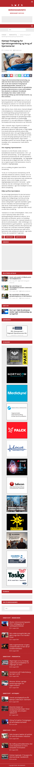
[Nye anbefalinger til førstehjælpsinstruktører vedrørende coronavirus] (5, 287)
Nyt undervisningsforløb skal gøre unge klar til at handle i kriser (19, 635)
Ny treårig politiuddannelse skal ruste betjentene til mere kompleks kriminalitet (20, 746)
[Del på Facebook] (3, 75)
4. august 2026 (14, 750)
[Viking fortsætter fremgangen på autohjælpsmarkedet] (5, 721)
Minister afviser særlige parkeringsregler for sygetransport (17, 683)
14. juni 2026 (14, 724)
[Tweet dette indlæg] (5, 75)
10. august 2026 (15, 702)
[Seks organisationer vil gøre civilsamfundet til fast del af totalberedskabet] (5, 646)
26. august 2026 (15, 651)
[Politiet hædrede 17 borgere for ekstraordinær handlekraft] (5, 756)
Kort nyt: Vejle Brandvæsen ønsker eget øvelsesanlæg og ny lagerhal (20, 312)
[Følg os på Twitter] (21, 5)
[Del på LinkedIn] (8, 75)
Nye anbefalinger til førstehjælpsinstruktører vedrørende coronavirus (20, 287)
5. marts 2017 (14, 298)
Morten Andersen (25, 291)
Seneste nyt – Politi (9, 730)
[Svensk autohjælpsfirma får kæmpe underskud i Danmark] (5, 699)
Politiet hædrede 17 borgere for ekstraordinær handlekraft (20, 756)
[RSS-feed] (12, 5)
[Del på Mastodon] (22, 75)
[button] (32, 1)
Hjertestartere (20, 237)
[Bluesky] (15, 5)
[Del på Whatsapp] (19, 75)
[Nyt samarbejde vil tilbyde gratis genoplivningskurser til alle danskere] (5, 296)
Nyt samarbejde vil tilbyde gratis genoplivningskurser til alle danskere (20, 295)
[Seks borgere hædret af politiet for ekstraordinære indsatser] (5, 735)
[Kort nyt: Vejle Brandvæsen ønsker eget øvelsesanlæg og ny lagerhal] (5, 311)
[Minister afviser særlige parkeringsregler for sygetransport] (5, 683)
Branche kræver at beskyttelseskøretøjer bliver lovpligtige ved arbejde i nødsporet (19, 710)
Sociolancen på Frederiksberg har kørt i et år (20, 673)
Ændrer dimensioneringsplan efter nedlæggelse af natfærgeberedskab (19, 624)
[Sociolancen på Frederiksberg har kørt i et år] (5, 673)
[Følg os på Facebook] (18, 5)
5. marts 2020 (14, 291)
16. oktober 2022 (7, 50)
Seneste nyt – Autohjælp (11, 693)
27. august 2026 (15, 628)
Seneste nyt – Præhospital (11, 656)
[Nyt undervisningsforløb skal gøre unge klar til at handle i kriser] (5, 634)
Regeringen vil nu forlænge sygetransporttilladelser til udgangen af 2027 (19, 663)
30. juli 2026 (14, 759)
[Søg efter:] (17, 29)
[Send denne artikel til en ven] (14, 75)
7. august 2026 (14, 715)
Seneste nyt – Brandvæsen (11, 618)
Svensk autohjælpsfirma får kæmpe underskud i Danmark (20, 698)
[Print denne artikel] (17, 75)
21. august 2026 (15, 687)
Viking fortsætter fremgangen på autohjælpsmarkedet (20, 721)
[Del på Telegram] (25, 75)
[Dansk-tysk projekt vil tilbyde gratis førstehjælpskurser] (5, 278)
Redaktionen (18, 50)
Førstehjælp (9, 237)
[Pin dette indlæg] (11, 75)
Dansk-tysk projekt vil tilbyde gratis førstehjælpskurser (20, 277)
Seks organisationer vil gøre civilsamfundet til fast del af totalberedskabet (19, 647)
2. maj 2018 (14, 281)
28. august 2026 (15, 667)
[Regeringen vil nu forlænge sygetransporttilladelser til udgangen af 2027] (5, 662)
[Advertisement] (18, 19)
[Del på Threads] (30, 75)
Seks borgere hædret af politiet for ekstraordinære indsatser (20, 735)
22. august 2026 (15, 676)
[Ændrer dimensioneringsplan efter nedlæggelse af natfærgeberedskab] (5, 623)
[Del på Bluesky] (28, 75)
